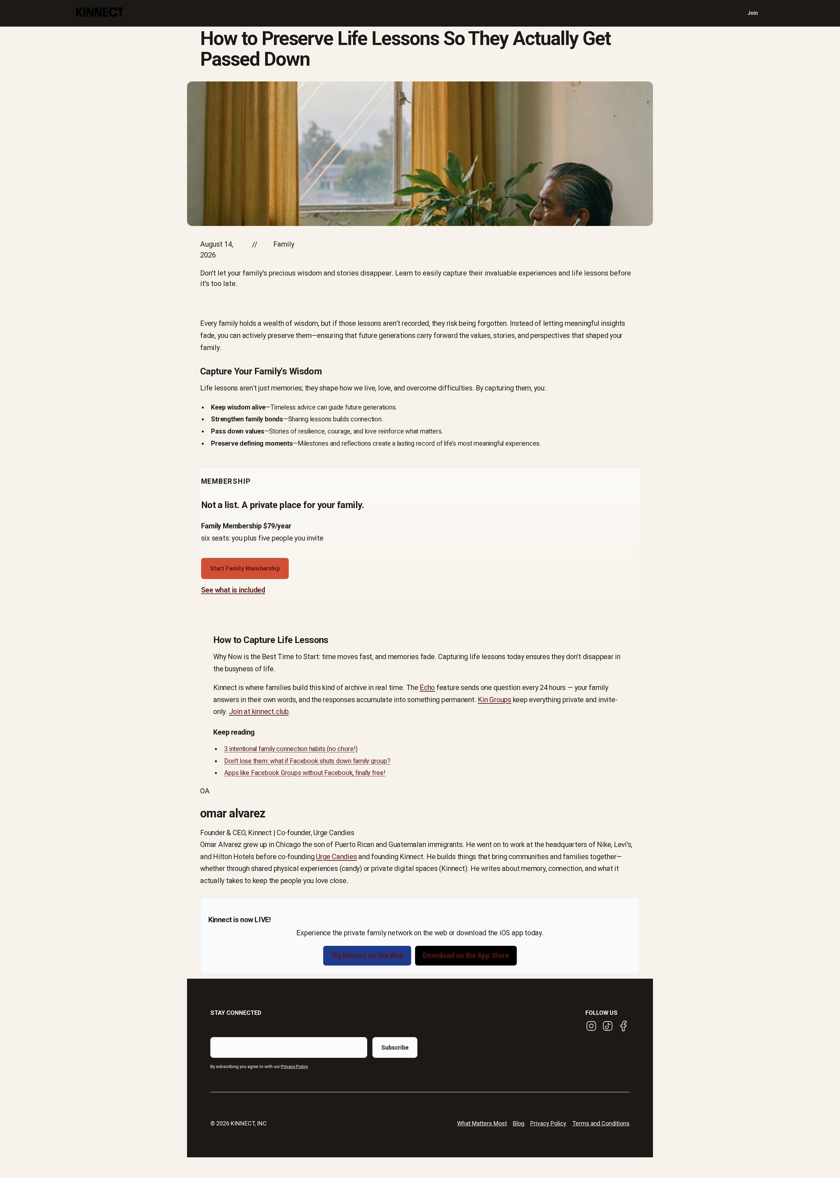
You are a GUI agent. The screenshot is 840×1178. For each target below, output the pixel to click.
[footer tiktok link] (608, 1026)
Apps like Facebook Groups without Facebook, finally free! (304, 773)
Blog (232, 13)
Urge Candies (336, 857)
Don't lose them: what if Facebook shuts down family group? (307, 761)
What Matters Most (482, 1123)
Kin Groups (494, 700)
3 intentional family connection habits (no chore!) (290, 749)
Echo (427, 687)
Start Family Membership (245, 568)
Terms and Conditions (601, 1123)
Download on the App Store (466, 955)
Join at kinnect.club (259, 711)
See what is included (233, 590)
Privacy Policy (548, 1123)
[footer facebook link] (624, 1026)
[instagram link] (591, 1026)
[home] (99, 13)
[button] (144, 13)
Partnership (203, 13)
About (172, 13)
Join (752, 13)
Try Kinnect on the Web (367, 955)
